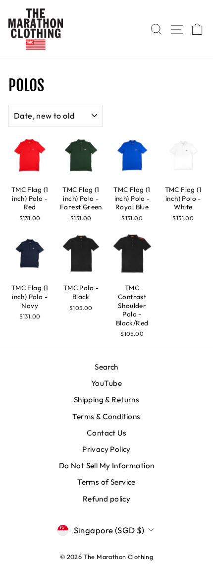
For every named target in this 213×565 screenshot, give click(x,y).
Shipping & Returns (106, 399)
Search (106, 367)
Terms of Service (106, 482)
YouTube (106, 383)
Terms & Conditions (106, 416)
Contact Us (106, 433)
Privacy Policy (106, 449)
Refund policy (106, 498)
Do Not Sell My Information (107, 465)
